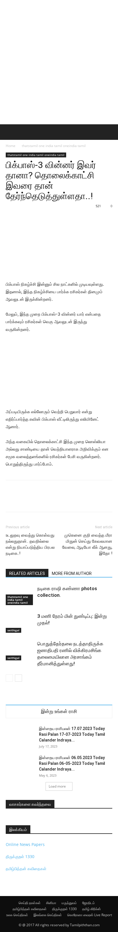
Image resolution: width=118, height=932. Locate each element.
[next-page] (18, 678)
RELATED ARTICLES (27, 573)
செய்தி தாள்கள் (30, 902)
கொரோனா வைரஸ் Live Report (89, 914)
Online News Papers (25, 844)
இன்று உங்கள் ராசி (59, 711)
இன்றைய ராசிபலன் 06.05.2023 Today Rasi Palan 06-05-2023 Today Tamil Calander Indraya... (72, 763)
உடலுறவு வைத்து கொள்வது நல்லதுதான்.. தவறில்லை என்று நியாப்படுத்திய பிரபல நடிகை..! (30, 544)
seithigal (13, 630)
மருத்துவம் (69, 902)
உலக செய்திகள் (17, 914)
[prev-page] (9, 678)
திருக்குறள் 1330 (20, 856)
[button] (10, 132)
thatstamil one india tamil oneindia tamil (54, 145)
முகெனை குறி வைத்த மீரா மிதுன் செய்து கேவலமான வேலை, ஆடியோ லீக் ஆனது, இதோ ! (87, 544)
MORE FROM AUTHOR (72, 573)
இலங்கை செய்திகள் (48, 914)
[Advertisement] (59, 62)
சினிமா (51, 902)
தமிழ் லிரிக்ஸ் (91, 908)
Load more (57, 786)
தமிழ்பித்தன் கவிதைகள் (26, 868)
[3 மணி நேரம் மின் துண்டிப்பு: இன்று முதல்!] (20, 623)
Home (10, 145)
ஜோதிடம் (88, 902)
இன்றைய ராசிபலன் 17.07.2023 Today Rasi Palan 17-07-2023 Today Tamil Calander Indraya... (72, 734)
